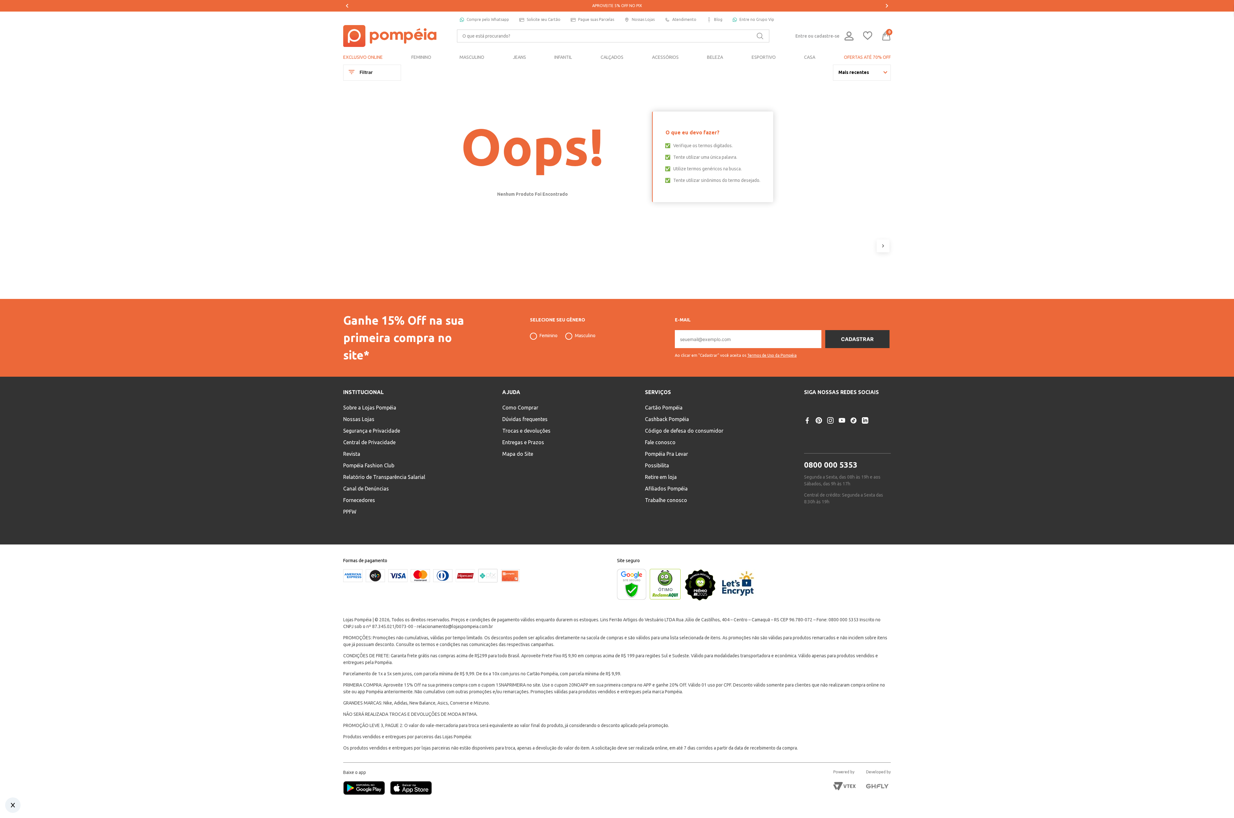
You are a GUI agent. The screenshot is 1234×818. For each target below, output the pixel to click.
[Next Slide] (887, 6)
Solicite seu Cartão (543, 19)
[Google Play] (366, 788)
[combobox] (613, 36)
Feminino (549, 335)
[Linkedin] (865, 420)
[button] (736, 353)
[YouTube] (842, 420)
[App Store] (411, 788)
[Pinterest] (819, 420)
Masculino (585, 335)
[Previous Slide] (347, 6)
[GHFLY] (877, 786)
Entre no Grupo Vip (756, 19)
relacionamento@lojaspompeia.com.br (455, 626)
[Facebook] (807, 420)
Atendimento (684, 19)
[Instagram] (830, 420)
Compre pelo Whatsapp (488, 19)
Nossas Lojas (643, 19)
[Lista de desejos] (867, 36)
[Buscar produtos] (760, 36)
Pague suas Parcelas (596, 19)
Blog (718, 19)
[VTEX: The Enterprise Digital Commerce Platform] (844, 786)
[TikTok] (853, 420)
